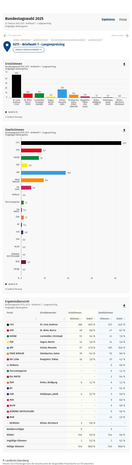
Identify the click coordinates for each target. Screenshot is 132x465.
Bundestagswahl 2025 (24, 18)
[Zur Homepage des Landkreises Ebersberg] (34, 7)
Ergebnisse (108, 19)
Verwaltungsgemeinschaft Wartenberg (68, 40)
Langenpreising (95, 40)
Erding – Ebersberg (22, 40)
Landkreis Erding (40, 40)
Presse (123, 19)
